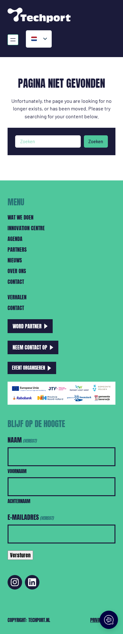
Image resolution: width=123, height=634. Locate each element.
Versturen (20, 555)
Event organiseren (28, 367)
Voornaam (17, 471)
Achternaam (19, 501)
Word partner (27, 326)
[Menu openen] (13, 39)
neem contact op (30, 347)
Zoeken (95, 141)
